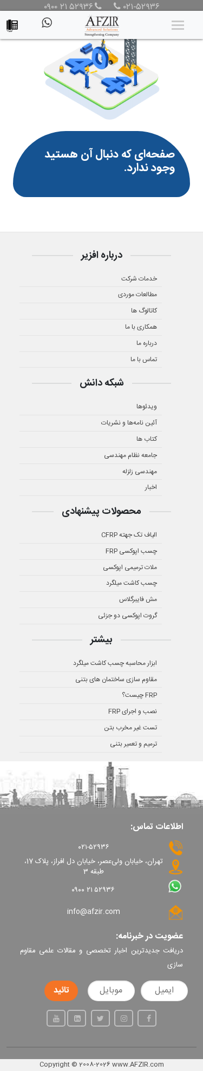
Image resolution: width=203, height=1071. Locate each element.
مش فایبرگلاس (138, 599)
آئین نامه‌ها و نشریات (129, 422)
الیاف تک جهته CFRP (129, 535)
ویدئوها (146, 406)
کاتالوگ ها (144, 310)
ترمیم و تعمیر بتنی (133, 744)
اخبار (151, 487)
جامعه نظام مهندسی (130, 455)
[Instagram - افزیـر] (123, 1018)
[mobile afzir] (15, 23)
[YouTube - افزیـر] (56, 1018)
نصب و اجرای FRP (132, 711)
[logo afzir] (101, 25)
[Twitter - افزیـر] (100, 1018)
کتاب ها (146, 439)
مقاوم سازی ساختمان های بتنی (116, 679)
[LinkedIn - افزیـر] (76, 1018)
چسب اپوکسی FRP (131, 551)
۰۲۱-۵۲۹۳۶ (140, 7)
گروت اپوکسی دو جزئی (127, 615)
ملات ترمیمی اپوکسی (130, 567)
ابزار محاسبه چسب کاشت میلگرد (115, 663)
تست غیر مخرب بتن (130, 727)
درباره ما (146, 343)
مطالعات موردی (137, 294)
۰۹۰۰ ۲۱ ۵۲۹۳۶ (68, 7)
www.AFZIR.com (138, 1064)
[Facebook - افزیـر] (146, 1018)
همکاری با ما (141, 327)
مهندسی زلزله (139, 471)
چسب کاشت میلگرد (131, 583)
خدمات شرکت (139, 278)
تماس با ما (143, 359)
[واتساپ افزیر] (46, 27)
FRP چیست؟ (139, 695)
